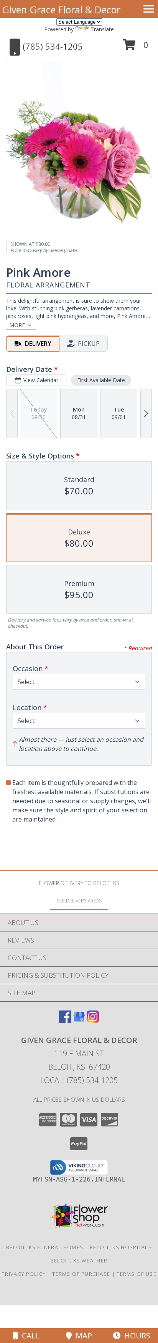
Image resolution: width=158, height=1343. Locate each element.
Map (82, 1335)
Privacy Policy (24, 1273)
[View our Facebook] (65, 1020)
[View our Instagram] (93, 1020)
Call (29, 1335)
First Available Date (101, 380)
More (17, 325)
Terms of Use (136, 1273)
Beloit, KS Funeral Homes (44, 1247)
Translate (102, 29)
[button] (135, 47)
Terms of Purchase (81, 1273)
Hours (135, 1335)
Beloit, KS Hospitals (121, 1247)
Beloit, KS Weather (79, 1260)
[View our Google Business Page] (79, 1020)
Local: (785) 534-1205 (79, 1080)
